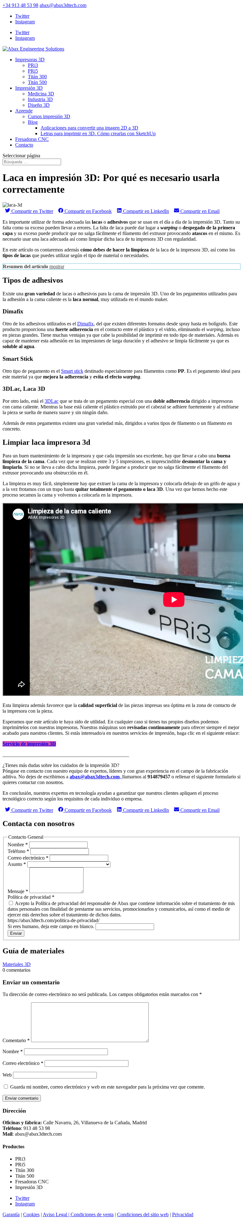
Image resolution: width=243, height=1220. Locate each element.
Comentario (16, 1040)
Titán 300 (37, 76)
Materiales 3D (17, 964)
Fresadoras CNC (32, 139)
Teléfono (18, 851)
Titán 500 (37, 82)
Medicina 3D (41, 93)
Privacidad (182, 1214)
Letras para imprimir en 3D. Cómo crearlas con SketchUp (98, 133)
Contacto (24, 145)
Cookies (31, 1214)
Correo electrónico (28, 858)
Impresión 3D (29, 88)
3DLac (52, 401)
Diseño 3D (39, 105)
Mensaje (18, 891)
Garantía (11, 1214)
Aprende (24, 110)
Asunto (17, 864)
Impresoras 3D (30, 59)
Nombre (18, 844)
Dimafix (85, 323)
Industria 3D (40, 99)
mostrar (56, 266)
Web (7, 1075)
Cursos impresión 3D (49, 116)
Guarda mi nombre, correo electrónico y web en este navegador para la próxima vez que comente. (107, 1087)
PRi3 (33, 65)
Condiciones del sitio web (143, 1214)
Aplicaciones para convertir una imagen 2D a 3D (89, 127)
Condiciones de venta (92, 1214)
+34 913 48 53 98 (20, 5)
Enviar (16, 933)
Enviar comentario (21, 1098)
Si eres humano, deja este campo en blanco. (52, 926)
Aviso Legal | (57, 1214)
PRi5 (33, 71)
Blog (33, 122)
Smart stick (72, 371)
